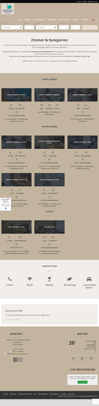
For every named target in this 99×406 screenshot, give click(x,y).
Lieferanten (71, 394)
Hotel (19, 20)
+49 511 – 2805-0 (17, 349)
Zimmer (27, 20)
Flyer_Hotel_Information (12, 319)
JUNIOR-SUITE (49, 227)
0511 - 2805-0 (82, 2)
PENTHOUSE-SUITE (16, 227)
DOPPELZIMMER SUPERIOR (16, 180)
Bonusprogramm (54, 394)
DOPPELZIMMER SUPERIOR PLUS (49, 142)
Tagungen (51, 20)
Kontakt (85, 20)
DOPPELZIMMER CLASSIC (16, 142)
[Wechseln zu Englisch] (93, 20)
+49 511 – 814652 (17, 351)
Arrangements (39, 20)
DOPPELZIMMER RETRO (49, 180)
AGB (34, 394)
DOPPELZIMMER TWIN (82, 142)
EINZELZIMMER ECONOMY (49, 95)
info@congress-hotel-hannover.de (17, 354)
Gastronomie (64, 20)
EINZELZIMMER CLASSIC (82, 95)
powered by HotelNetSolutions (89, 396)
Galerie (76, 20)
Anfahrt (5, 394)
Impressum (13, 394)
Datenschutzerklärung (24, 394)
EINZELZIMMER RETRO (16, 95)
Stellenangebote (43, 394)
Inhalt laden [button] (82, 382)
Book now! (93, 2)
